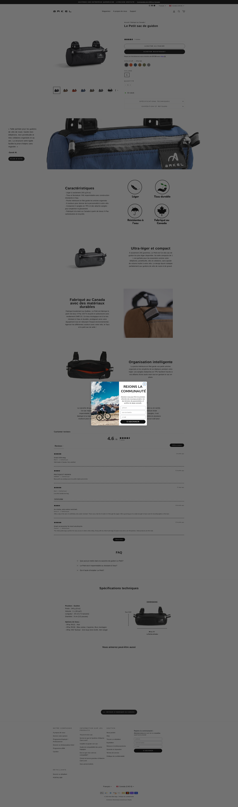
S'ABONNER (133, 421)
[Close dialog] (144, 384)
